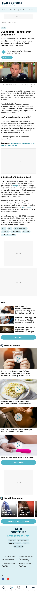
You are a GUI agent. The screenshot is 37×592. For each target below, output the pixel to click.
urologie (15, 186)
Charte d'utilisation (8, 563)
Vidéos (11, 590)
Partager (8, 57)
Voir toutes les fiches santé (18, 521)
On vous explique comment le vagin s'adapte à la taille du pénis (16, 430)
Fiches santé (18, 590)
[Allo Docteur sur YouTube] (8, 578)
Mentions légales (8, 559)
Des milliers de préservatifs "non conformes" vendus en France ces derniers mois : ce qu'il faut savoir (15, 373)
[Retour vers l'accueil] (18, 4)
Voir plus (18, 337)
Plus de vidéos (12, 345)
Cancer (26, 543)
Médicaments (18, 546)
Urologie (26, 231)
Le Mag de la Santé (8, 235)
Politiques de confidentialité (24, 560)
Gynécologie (16, 231)
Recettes (12, 540)
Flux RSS (5, 566)
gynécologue (27, 207)
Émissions (32, 10)
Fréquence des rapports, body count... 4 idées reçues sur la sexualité (25, 320)
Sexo (15, 22)
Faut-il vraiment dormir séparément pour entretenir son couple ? (25, 329)
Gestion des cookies (26, 557)
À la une (3, 590)
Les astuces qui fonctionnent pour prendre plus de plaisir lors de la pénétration (25, 309)
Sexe (9, 228)
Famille (22, 10)
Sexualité (5, 231)
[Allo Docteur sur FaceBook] (3, 578)
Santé (4, 10)
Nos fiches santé (13, 498)
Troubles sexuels (20, 228)
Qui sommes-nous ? (9, 557)
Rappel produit (23, 540)
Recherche (26, 590)
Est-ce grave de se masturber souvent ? (18, 457)
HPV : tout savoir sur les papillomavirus (8, 512)
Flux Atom (22, 566)
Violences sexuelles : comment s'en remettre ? (25, 511)
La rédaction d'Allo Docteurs (20, 51)
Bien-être (13, 10)
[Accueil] (18, 532)
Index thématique (25, 563)
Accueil (4, 22)
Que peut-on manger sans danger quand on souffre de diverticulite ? (16, 402)
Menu (33, 590)
